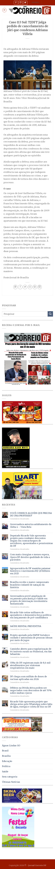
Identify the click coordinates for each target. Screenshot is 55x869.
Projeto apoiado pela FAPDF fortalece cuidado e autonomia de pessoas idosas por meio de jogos (31, 638)
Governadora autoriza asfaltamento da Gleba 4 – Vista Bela (30, 525)
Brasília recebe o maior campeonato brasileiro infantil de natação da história (29, 585)
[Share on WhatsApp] (15, 287)
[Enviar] (50, 313)
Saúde (5, 771)
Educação (7, 761)
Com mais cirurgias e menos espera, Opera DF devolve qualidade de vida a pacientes (30, 557)
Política (6, 766)
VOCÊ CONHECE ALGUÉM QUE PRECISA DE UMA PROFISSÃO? (31, 514)
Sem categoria (9, 776)
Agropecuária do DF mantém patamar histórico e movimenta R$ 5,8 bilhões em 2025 (30, 571)
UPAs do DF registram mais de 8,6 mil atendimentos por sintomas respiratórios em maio (30, 665)
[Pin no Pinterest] (35, 287)
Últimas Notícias (11, 782)
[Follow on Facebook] (16, 3)
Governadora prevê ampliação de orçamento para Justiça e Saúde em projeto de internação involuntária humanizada (28, 600)
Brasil (5, 750)
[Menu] (4, 10)
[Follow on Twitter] (25, 3)
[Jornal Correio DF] (30, 10)
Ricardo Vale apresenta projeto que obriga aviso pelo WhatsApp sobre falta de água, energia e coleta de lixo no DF (31, 704)
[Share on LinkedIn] (39, 287)
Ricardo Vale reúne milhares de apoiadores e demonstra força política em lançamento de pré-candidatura (30, 615)
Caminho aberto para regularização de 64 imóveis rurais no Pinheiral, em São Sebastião (31, 651)
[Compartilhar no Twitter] (25, 287)
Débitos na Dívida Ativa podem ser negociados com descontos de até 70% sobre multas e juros (31, 690)
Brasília (6, 756)
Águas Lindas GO (11, 745)
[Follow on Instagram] (20, 3)
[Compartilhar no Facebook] (20, 287)
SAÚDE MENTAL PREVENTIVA (25, 626)
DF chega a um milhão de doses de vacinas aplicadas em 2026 (28, 677)
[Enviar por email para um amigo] (30, 287)
